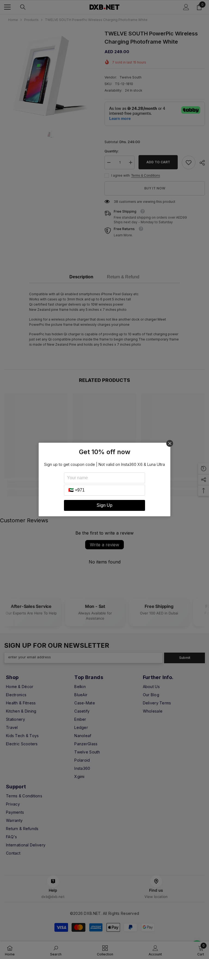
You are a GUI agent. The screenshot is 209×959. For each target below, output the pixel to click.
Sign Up (104, 505)
